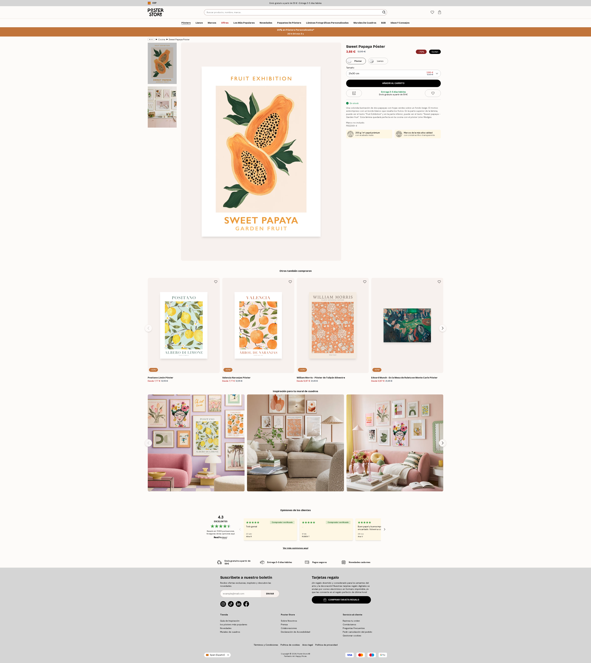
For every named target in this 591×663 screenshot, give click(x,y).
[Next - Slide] (442, 328)
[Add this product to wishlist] (433, 93)
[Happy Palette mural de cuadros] (394, 442)
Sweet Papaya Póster (179, 39)
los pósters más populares (233, 624)
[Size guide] (354, 93)
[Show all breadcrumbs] (151, 39)
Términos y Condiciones (266, 644)
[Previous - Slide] (148, 328)
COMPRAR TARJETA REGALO (343, 599)
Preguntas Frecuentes (354, 628)
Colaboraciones (289, 628)
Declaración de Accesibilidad (295, 631)
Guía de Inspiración (229, 620)
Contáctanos (349, 624)
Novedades (225, 628)
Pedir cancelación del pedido (357, 631)
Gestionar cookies (352, 635)
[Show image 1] (162, 63)
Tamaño (350, 67)
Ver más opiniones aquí (295, 548)
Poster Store (302, 654)
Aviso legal (307, 644)
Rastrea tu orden (351, 620)
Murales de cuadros (230, 631)
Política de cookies (290, 644)
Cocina (161, 39)
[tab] (432, 12)
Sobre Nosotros (289, 620)
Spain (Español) (217, 655)
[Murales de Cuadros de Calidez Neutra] (295, 442)
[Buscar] (384, 12)
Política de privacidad (326, 644)
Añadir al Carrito (393, 83)
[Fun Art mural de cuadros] (196, 442)
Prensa (284, 624)
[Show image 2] (162, 106)
